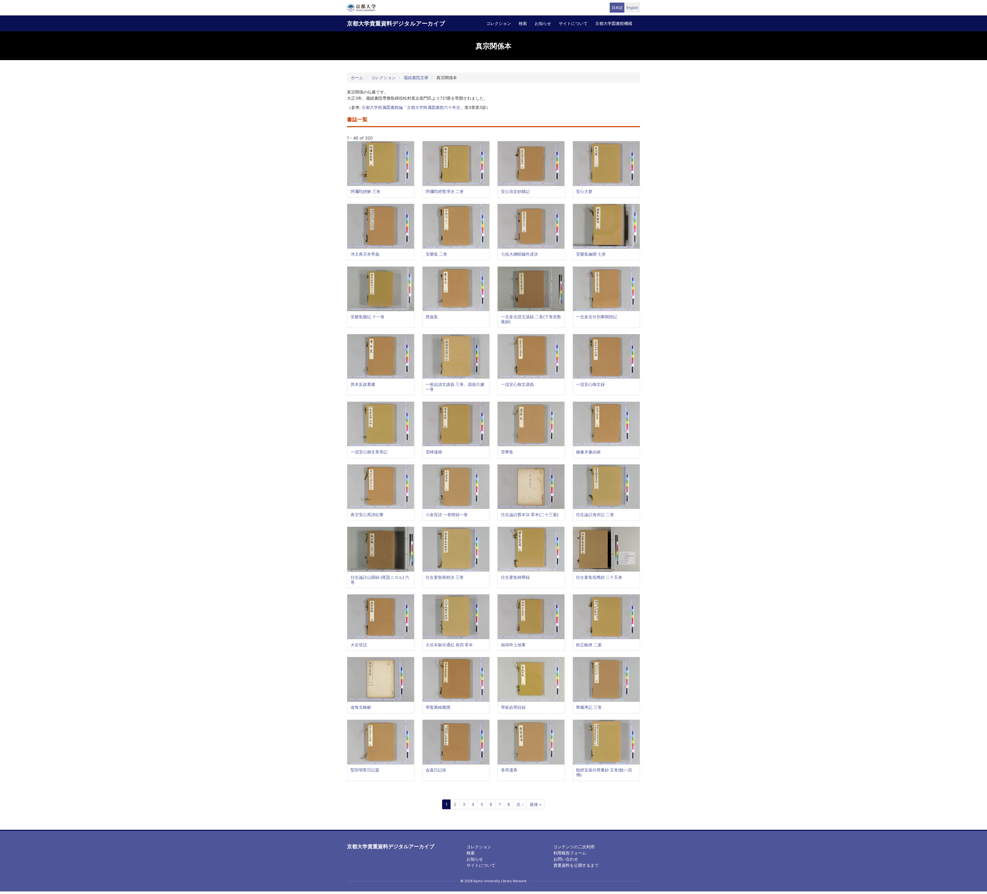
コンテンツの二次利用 (574, 846)
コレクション (498, 23)
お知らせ (543, 23)
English (632, 7)
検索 (523, 23)
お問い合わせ (565, 859)
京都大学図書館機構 (613, 23)
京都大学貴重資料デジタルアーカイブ (396, 23)
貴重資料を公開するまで (576, 865)
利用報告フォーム (569, 852)
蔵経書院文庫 (416, 77)
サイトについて (573, 23)
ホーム (357, 77)
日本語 (617, 7)
